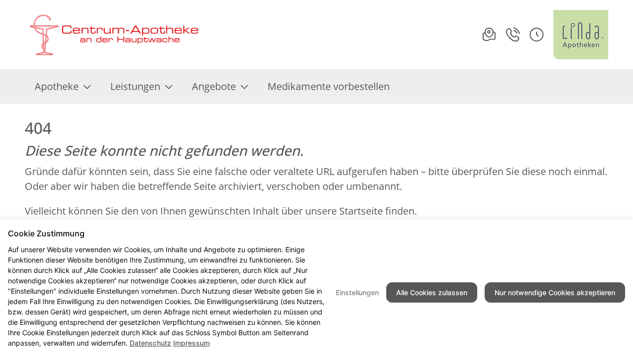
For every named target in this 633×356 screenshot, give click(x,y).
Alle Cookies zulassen (431, 292)
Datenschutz (150, 343)
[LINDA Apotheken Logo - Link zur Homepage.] (580, 34)
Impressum (191, 343)
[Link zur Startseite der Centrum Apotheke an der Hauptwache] (112, 34)
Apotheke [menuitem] (57, 86)
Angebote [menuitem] (214, 86)
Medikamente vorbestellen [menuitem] (329, 86)
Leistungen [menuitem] (135, 86)
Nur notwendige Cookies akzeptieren (555, 292)
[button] (536, 35)
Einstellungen (357, 292)
